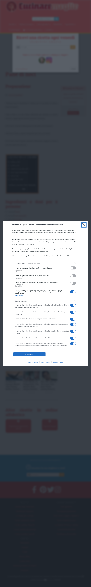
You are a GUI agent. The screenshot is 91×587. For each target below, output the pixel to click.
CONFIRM (29, 354)
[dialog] (45, 293)
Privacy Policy (58, 362)
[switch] (73, 267)
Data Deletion (33, 362)
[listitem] (45, 263)
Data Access (45, 362)
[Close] (84, 225)
